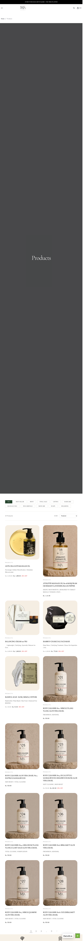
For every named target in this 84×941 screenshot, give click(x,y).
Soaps (53, 506)
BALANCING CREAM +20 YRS (16, 641)
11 (51, 931)
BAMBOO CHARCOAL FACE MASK (56, 641)
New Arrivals (28, 506)
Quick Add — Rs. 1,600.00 (22, 632)
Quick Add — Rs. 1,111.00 (60, 574)
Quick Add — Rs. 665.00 (60, 766)
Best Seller (20, 501)
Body (32, 501)
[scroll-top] (77, 936)
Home (3, 19)
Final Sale (43, 501)
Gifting (55, 501)
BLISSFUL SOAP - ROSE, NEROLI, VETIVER (21, 697)
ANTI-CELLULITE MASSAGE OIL (17, 566)
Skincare (42, 506)
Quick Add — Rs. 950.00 (60, 699)
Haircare (67, 501)
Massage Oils (12, 506)
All (8, 501)
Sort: (56, 516)
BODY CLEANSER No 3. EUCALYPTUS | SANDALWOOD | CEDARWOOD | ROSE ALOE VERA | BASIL (60, 778)
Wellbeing (65, 506)
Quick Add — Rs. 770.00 (60, 632)
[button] (74, 8)
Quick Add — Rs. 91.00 (22, 688)
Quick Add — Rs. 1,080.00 (22, 557)
